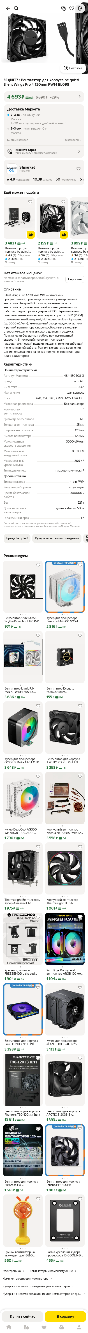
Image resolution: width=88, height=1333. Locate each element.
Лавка (26, 1327)
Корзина (61, 1327)
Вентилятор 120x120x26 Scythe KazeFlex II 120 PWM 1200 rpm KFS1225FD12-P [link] (23, 619)
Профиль (79, 1327)
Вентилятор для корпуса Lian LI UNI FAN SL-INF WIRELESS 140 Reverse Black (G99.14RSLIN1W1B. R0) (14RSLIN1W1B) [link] (21, 1042)
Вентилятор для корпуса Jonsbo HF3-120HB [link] (63, 1183)
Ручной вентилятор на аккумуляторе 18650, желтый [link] (20, 1253)
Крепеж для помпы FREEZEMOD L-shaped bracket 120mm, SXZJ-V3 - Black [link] (22, 972)
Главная (9, 1327)
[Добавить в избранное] (71, 8)
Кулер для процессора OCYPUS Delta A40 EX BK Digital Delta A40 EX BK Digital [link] (22, 760)
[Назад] (8, 8)
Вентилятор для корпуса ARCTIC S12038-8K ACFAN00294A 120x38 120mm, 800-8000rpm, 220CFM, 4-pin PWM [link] (63, 1113)
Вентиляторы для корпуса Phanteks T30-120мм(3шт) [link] (22, 1113)
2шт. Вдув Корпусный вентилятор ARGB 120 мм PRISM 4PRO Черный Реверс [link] (63, 972)
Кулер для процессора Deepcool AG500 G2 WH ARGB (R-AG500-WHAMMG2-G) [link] (62, 619)
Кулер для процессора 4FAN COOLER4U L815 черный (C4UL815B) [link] (61, 1042)
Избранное (44, 1327)
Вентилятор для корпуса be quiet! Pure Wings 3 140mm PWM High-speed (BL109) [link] (52, 250)
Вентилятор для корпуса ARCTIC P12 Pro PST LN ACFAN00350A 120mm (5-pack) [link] (64, 760)
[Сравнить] (63, 8)
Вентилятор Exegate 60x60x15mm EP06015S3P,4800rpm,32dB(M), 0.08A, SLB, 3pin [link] (64, 690)
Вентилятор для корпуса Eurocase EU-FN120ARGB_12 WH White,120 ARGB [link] (21, 1183)
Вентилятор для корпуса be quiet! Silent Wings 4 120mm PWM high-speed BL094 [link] (17, 250)
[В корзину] (30, 234)
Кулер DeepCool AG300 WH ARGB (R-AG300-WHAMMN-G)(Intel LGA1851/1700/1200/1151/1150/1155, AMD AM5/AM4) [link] (23, 831)
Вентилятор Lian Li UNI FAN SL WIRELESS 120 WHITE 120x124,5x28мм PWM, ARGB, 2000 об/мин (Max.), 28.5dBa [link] (22, 690)
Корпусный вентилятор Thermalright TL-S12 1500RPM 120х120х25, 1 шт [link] (64, 901)
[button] (44, 97)
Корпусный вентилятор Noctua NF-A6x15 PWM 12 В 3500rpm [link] (64, 831)
